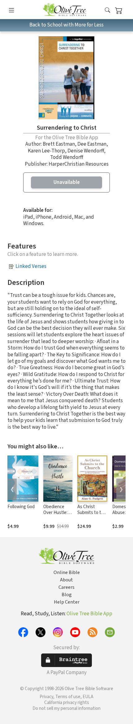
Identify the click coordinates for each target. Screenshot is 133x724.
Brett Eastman (59, 144)
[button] (107, 10)
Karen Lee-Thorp (46, 151)
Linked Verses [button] (30, 266)
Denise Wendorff (85, 151)
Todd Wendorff (66, 157)
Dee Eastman (91, 144)
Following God (21, 507)
